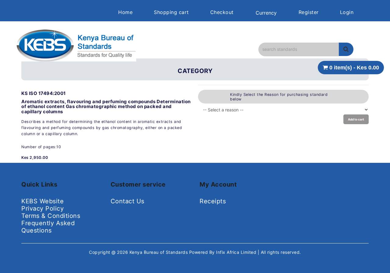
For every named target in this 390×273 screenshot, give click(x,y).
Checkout (222, 12)
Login (347, 12)
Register (309, 12)
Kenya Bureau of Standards (159, 252)
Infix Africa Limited (237, 252)
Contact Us (127, 201)
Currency (266, 13)
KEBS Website (42, 201)
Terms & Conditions (50, 215)
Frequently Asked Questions (48, 226)
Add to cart (356, 119)
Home (125, 12)
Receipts (213, 201)
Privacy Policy (42, 208)
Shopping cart (171, 12)
